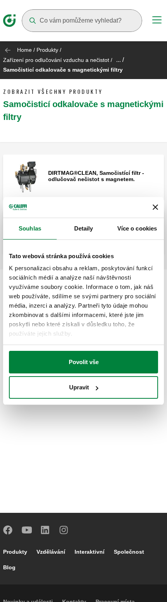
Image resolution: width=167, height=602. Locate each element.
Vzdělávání (51, 552)
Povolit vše (84, 362)
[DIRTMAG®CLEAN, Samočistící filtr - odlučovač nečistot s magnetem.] (25, 176)
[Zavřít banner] (155, 207)
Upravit (79, 387)
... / (120, 59)
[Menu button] (157, 21)
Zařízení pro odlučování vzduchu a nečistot (56, 60)
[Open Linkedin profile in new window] (45, 530)
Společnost (129, 552)
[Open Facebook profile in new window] (8, 530)
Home (24, 50)
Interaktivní (89, 552)
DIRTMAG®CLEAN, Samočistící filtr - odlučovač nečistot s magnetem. (96, 176)
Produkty (47, 50)
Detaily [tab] (83, 228)
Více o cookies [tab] (137, 228)
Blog (9, 567)
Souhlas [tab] (30, 228)
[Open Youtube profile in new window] (27, 530)
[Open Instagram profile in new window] (64, 530)
